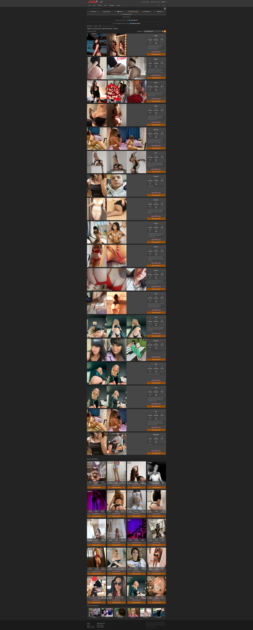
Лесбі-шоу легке (134, 11)
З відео (118, 5)
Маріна (156, 59)
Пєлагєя (156, 176)
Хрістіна (156, 129)
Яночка (156, 246)
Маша (155, 106)
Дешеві (99, 5)
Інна (89, 462)
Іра (156, 411)
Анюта (156, 270)
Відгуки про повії (90, 626)
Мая (129, 462)
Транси (163, 5)
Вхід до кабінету (100, 626)
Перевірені (111, 5)
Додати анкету (146, 1)
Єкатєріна (130, 491)
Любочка (110, 520)
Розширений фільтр (127, 14)
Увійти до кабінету (156, 1)
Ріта (156, 153)
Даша (155, 35)
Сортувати (139, 31)
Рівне (101, 1)
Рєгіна (155, 223)
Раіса (156, 317)
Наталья (156, 340)
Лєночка (110, 462)
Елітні (105, 5)
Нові (94, 5)
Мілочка (150, 520)
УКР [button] (163, 1)
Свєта (89, 520)
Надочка (110, 577)
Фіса (156, 364)
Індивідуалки (147, 11)
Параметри (107, 11)
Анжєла (90, 491)
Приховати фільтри (126, 16)
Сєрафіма (110, 491)
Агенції (158, 5)
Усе (90, 5)
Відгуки (160, 11)
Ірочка (149, 491)
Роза (129, 520)
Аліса (156, 82)
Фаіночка (110, 549)
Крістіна (90, 549)
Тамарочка (156, 434)
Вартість (121, 11)
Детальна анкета (156, 54)
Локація (94, 11)
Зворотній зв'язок (101, 623)
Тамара (150, 462)
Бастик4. (156, 200)
